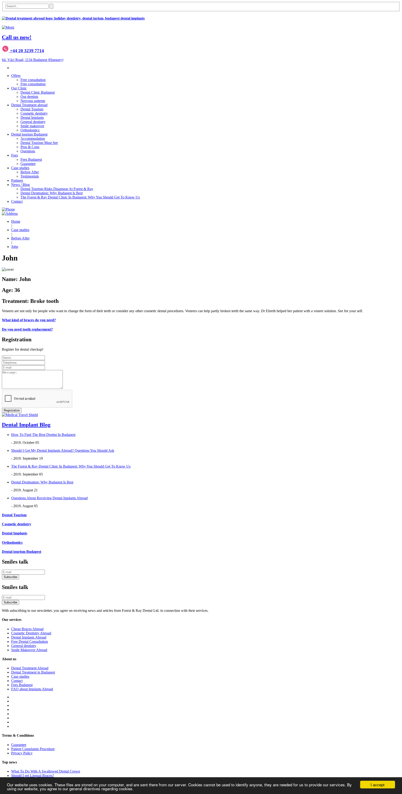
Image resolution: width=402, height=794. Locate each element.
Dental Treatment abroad (29, 105)
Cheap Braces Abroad (27, 629)
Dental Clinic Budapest (37, 92)
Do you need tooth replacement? (27, 329)
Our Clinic (19, 88)
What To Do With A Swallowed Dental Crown (45, 771)
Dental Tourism (31, 109)
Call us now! (16, 37)
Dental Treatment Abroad (29, 668)
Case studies (20, 168)
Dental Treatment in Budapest (33, 672)
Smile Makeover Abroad (29, 650)
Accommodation (32, 138)
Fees (14, 155)
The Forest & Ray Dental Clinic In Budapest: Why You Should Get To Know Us (80, 197)
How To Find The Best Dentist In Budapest (43, 435)
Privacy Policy (22, 753)
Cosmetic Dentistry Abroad (31, 633)
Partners (17, 180)
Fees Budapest (31, 159)
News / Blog (20, 185)
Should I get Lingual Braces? (32, 775)
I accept (378, 784)
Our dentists (29, 97)
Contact (17, 201)
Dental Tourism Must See (39, 143)
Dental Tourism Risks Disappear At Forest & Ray (56, 189)
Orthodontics (30, 130)
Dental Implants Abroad (28, 637)
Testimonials (29, 176)
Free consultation (33, 80)
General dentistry (33, 122)
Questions (27, 151)
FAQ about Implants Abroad (32, 689)
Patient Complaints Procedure (33, 749)
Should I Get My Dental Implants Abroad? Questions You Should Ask (62, 450)
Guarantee (28, 164)
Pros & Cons (29, 147)
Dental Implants (32, 118)
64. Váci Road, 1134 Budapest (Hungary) (32, 60)
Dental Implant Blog (26, 425)
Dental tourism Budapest (29, 134)
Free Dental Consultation (29, 641)
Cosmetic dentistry (34, 113)
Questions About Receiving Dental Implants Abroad (49, 498)
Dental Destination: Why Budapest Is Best (51, 193)
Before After (29, 172)
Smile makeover (32, 126)
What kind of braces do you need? (29, 320)
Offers (15, 76)
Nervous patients (32, 101)
